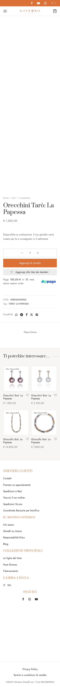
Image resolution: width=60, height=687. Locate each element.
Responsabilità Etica (14, 537)
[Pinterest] (36, 314)
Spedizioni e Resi (12, 491)
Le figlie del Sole (12, 558)
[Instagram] (45, 3)
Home (5, 197)
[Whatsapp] (16, 314)
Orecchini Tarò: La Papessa (13, 397)
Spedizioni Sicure (12, 504)
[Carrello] (55, 11)
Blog (5, 544)
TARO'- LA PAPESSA (19, 303)
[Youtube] (38, 3)
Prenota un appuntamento (17, 485)
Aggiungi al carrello (30, 263)
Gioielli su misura (12, 531)
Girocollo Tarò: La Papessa (13, 440)
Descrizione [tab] (30, 332)
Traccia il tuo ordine (14, 497)
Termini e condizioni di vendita (30, 675)
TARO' (14, 197)
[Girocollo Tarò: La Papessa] (16, 422)
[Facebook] (32, 3)
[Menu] (5, 11)
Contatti (7, 478)
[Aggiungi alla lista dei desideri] (27, 395)
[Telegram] (21, 314)
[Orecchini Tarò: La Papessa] (16, 378)
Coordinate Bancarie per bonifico (21, 510)
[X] (31, 314)
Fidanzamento (10, 571)
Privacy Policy (30, 669)
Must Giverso (10, 564)
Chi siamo (8, 525)
